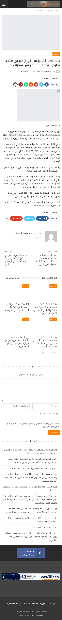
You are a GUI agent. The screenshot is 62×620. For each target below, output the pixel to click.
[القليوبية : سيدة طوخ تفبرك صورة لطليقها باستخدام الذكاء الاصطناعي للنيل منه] (17, 292)
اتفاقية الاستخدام (31, 604)
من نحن (52, 604)
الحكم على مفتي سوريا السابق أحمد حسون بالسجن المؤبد (33, 468)
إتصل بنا (43, 604)
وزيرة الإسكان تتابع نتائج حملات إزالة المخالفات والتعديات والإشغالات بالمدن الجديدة (29, 488)
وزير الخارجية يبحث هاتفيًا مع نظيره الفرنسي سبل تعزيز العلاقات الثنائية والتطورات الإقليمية (32, 519)
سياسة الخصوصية (14, 604)
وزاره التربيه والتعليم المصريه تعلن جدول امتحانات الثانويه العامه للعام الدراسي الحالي (46, 259)
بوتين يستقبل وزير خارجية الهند (45, 527)
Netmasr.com (37, 615)
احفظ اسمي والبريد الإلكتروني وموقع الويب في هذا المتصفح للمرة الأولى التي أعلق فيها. (32, 425)
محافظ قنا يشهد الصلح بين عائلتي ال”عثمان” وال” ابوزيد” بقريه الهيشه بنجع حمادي (16, 259)
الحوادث (56, 54)
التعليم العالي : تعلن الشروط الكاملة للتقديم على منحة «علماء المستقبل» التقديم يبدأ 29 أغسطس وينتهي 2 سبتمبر (32, 460)
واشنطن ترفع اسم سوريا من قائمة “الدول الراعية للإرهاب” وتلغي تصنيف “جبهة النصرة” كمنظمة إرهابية (30, 451)
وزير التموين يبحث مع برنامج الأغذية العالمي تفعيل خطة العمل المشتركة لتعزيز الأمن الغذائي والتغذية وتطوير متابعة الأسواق (31, 510)
